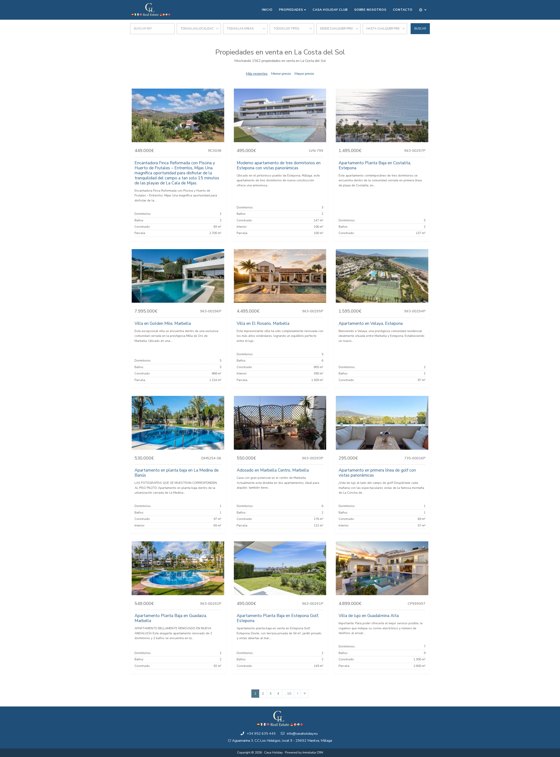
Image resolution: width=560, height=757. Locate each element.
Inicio (267, 10)
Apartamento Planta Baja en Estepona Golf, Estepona (278, 618)
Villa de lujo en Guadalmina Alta (369, 616)
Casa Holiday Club (330, 10)
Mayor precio (304, 73)
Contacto (403, 10)
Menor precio (281, 73)
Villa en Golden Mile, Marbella (163, 323)
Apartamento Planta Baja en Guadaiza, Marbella (171, 618)
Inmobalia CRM (313, 752)
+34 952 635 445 (261, 733)
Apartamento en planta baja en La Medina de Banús (177, 472)
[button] (423, 10)
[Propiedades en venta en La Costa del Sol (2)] (297, 693)
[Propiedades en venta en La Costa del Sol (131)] (305, 693)
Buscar (420, 29)
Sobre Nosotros (370, 10)
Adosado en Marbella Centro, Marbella (273, 470)
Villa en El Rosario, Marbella (263, 323)
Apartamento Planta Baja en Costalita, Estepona (375, 165)
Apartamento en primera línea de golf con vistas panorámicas (377, 472)
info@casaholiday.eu (302, 733)
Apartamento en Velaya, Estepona (371, 323)
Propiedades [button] (291, 10)
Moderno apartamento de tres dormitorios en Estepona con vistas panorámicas (278, 165)
